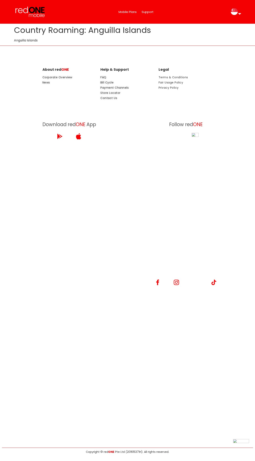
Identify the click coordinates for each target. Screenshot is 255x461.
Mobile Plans (128, 12)
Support (148, 12)
